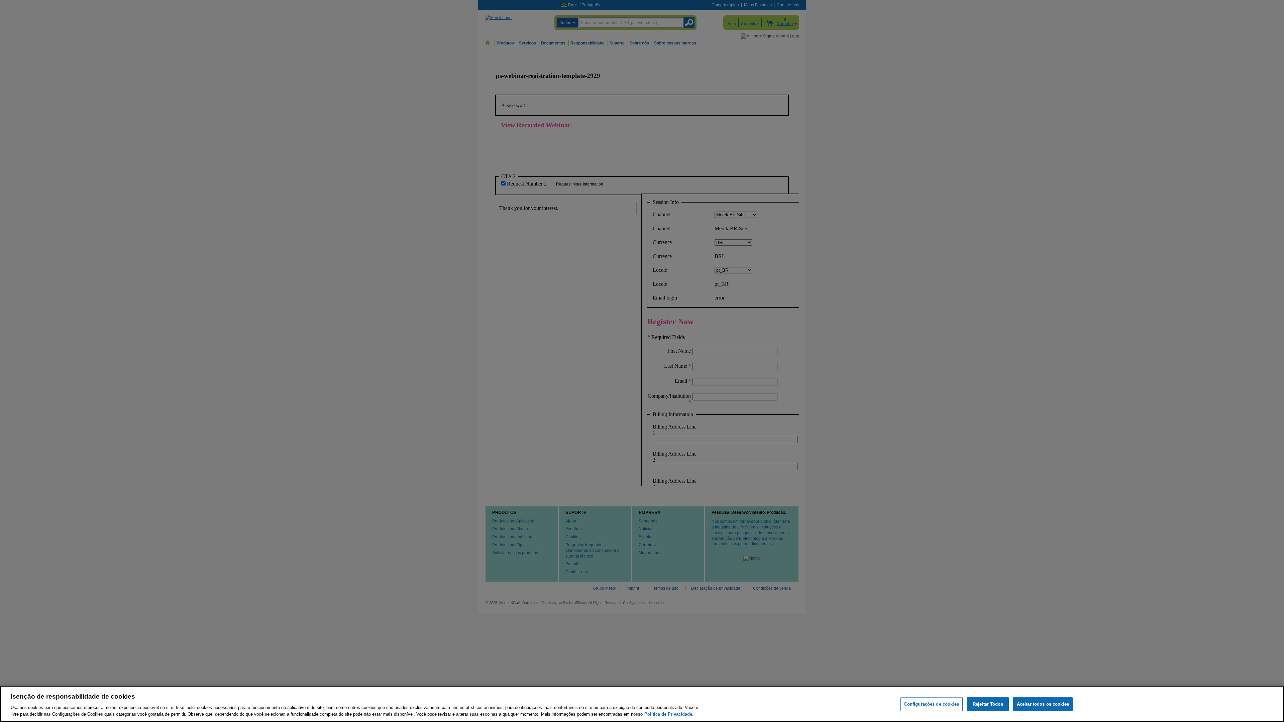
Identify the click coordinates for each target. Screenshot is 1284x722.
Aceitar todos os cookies (1043, 704)
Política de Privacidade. (668, 713)
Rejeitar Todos (988, 704)
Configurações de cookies (931, 704)
